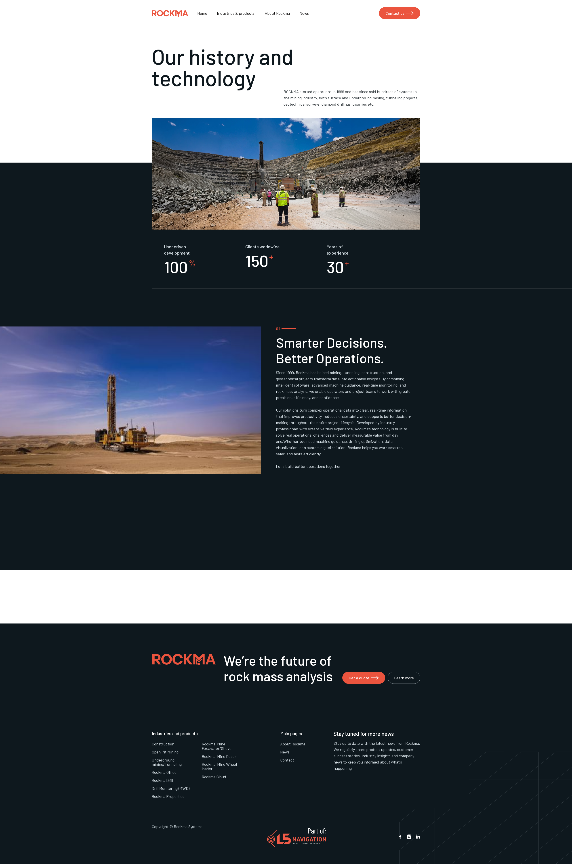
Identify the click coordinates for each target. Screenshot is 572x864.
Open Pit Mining (165, 751)
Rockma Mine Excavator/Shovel (217, 746)
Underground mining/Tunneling (167, 762)
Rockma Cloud (214, 776)
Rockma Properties (168, 796)
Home (202, 13)
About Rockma (277, 13)
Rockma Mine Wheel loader (219, 766)
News (304, 13)
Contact (287, 759)
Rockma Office (164, 772)
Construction (163, 743)
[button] (238, 13)
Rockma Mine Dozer (219, 756)
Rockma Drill (162, 780)
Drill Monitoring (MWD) (170, 788)
